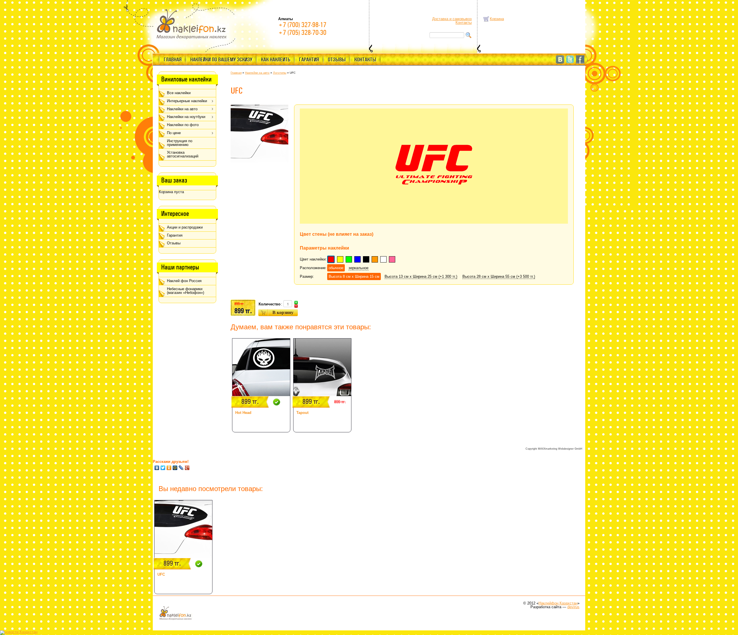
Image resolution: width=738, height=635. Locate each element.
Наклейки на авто (182, 109)
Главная (173, 60)
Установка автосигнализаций (182, 154)
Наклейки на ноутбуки (186, 117)
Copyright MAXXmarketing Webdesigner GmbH (554, 448)
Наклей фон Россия (184, 281)
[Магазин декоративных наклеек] (192, 23)
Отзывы (337, 60)
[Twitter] (163, 468)
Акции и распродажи (185, 227)
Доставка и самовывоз (452, 19)
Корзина (497, 19)
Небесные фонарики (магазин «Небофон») (185, 291)
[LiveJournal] (181, 468)
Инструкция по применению (179, 143)
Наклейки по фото (183, 125)
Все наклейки (179, 93)
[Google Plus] (187, 468)
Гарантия (309, 60)
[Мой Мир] (175, 468)
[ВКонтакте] (157, 468)
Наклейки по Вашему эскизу (221, 60)
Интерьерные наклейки (187, 101)
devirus (573, 607)
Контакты (463, 22)
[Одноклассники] (169, 468)
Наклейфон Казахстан (558, 603)
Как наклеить (275, 60)
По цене (174, 133)
